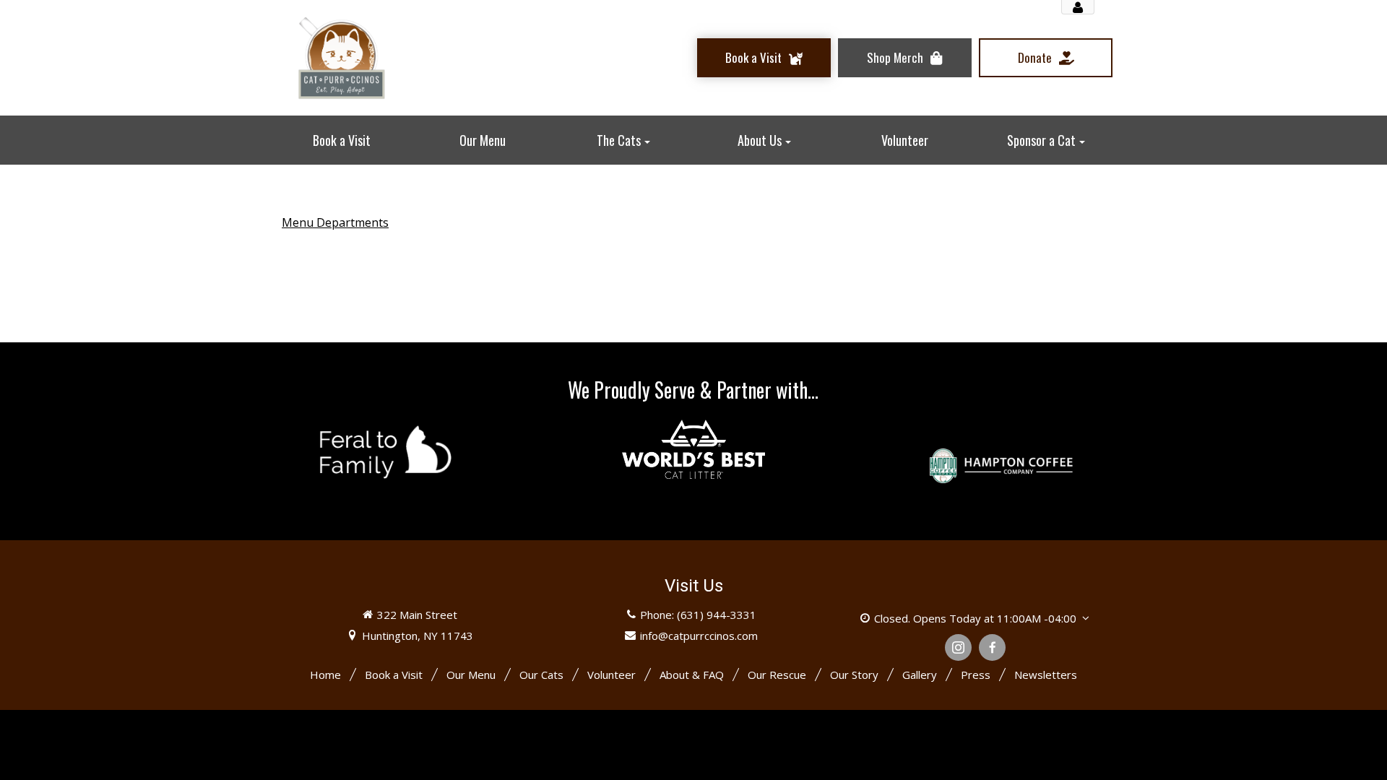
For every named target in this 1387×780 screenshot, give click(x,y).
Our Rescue (777, 674)
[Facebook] (992, 647)
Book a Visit (394, 674)
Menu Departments (335, 222)
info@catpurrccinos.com (699, 635)
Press (975, 674)
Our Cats (541, 674)
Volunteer (611, 674)
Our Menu (471, 674)
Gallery (919, 674)
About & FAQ (692, 674)
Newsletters (1045, 674)
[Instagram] (958, 647)
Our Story (854, 674)
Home (325, 674)
